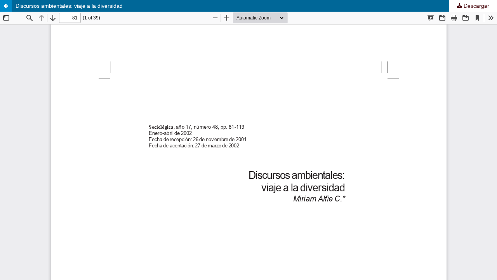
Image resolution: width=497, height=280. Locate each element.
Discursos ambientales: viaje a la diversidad (69, 6)
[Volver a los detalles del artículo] (6, 6)
